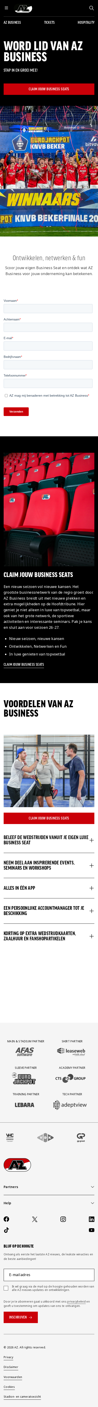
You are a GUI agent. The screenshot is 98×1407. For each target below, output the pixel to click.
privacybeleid (76, 1301)
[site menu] (6, 8)
